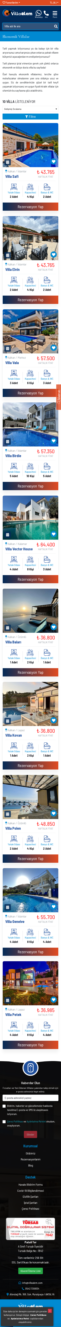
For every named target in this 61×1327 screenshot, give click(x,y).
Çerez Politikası (15, 1121)
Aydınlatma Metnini (36, 1121)
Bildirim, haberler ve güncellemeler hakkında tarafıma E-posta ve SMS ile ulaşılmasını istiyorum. (30, 1109)
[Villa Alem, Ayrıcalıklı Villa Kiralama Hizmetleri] (17, 12)
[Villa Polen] (30, 797)
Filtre (32, 116)
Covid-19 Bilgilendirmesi (30, 1190)
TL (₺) (53, 2)
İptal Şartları (30, 1202)
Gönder (30, 1134)
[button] (7, 145)
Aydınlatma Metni (20, 1318)
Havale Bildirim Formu (30, 1184)
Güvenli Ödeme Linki (31, 1270)
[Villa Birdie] (30, 424)
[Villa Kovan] (30, 704)
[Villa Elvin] (30, 238)
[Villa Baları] (30, 611)
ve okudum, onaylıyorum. (31, 1123)
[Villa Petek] (30, 983)
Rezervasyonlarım (30, 1159)
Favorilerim (11, 2)
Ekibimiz (30, 1153)
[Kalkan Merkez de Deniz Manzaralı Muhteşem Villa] (30, 331)
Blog (30, 1165)
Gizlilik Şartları (30, 1196)
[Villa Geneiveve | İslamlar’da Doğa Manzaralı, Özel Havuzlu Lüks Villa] (30, 890)
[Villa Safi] (30, 145)
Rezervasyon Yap (30, 206)
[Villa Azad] (30, 518)
